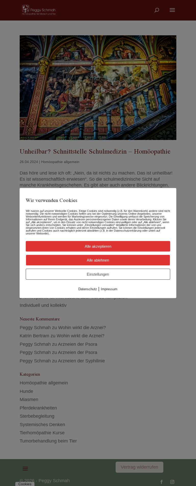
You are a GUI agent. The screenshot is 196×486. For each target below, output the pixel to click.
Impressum (109, 289)
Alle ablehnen (98, 260)
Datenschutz (87, 289)
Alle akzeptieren (98, 246)
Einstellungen (98, 274)
